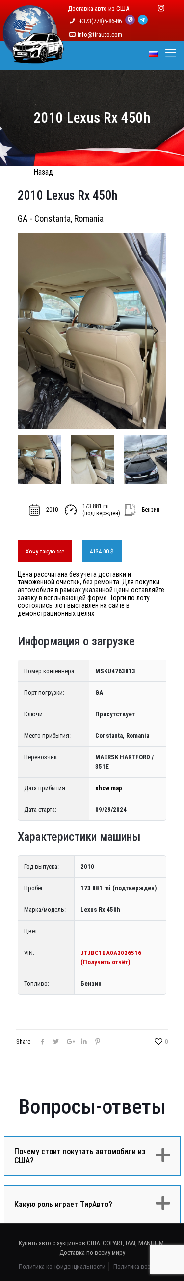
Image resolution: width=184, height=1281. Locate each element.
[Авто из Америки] (33, 58)
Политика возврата (139, 1266)
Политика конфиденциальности (62, 1266)
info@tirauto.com (100, 34)
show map (108, 788)
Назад (43, 171)
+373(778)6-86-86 (101, 21)
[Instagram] (161, 8)
